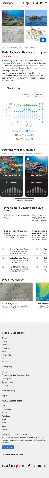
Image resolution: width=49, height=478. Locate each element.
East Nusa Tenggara (22, 48)
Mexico (5, 358)
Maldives (5, 361)
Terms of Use (7, 382)
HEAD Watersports (12, 400)
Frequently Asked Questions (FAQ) (16, 375)
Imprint (5, 385)
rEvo (4, 423)
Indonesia (10, 48)
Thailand (5, 338)
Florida (5, 351)
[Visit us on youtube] (45, 466)
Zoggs (4, 426)
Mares (4, 412)
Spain (4, 345)
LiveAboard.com (8, 409)
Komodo (34, 48)
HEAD (4, 429)
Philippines (6, 355)
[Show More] (43, 40)
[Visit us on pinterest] (34, 466)
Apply (4, 395)
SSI (3, 406)
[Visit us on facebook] (29, 466)
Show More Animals (25, 200)
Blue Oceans (7, 372)
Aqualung (6, 416)
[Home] (8, 3)
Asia (3, 48)
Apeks (4, 419)
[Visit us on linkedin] (39, 466)
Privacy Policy (8, 378)
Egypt (4, 341)
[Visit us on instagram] (23, 466)
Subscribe (8, 447)
